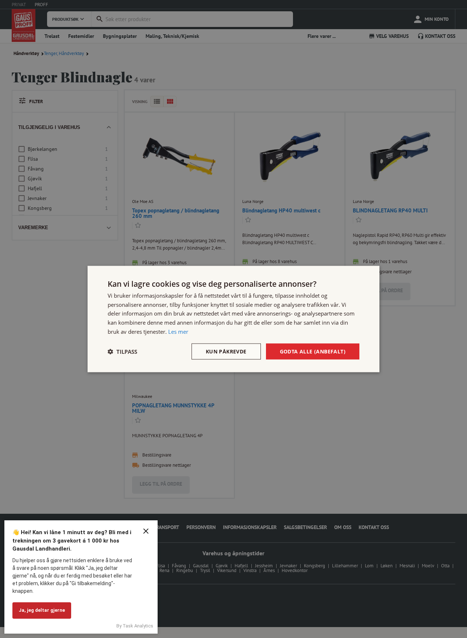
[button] (122, 352)
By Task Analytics (134, 626)
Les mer (178, 331)
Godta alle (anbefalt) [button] (313, 351)
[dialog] (233, 319)
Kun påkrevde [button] (226, 351)
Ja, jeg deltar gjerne (42, 610)
